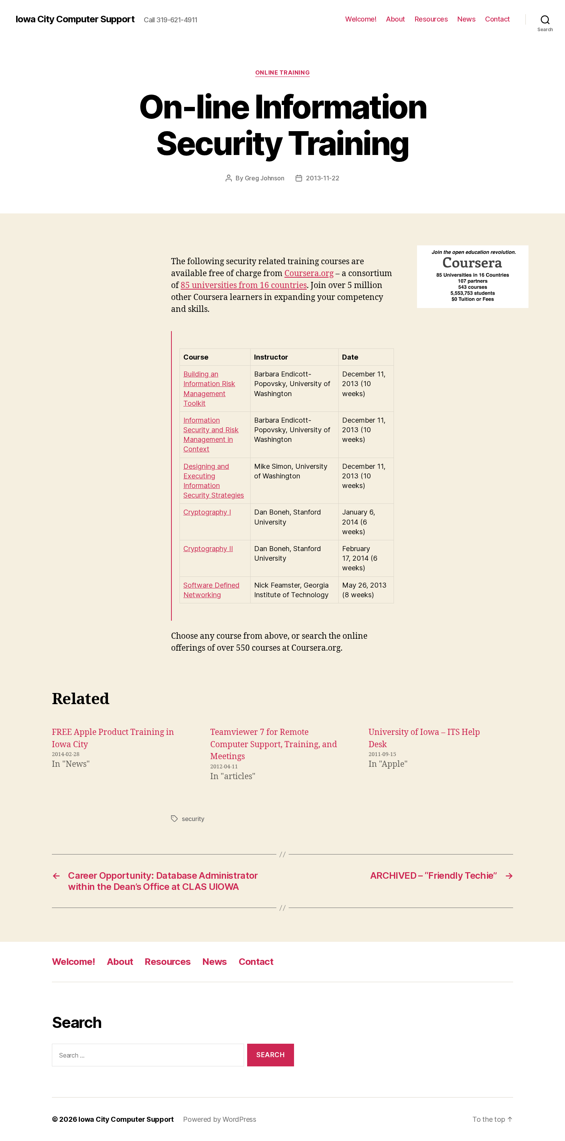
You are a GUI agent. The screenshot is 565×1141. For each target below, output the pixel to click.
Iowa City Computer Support (75, 19)
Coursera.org (309, 273)
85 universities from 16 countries (244, 285)
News (466, 19)
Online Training (282, 72)
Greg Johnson (264, 178)
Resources (431, 19)
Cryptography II (208, 549)
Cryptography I (207, 512)
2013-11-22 (322, 178)
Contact (497, 19)
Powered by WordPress (219, 1119)
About (395, 19)
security (193, 819)
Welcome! (360, 19)
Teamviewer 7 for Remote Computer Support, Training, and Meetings (273, 744)
